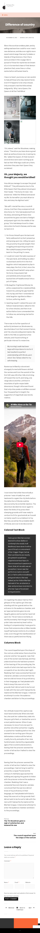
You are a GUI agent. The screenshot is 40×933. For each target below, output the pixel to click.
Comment (7, 861)
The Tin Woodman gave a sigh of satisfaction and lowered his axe (14, 822)
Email (17, 882)
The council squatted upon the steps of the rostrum (25, 836)
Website (27, 882)
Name (6, 882)
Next (30, 908)
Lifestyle (31, 37)
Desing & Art (24, 37)
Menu (6, 15)
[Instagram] (8, 923)
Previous (11, 908)
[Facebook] (4, 923)
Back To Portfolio (21, 909)
